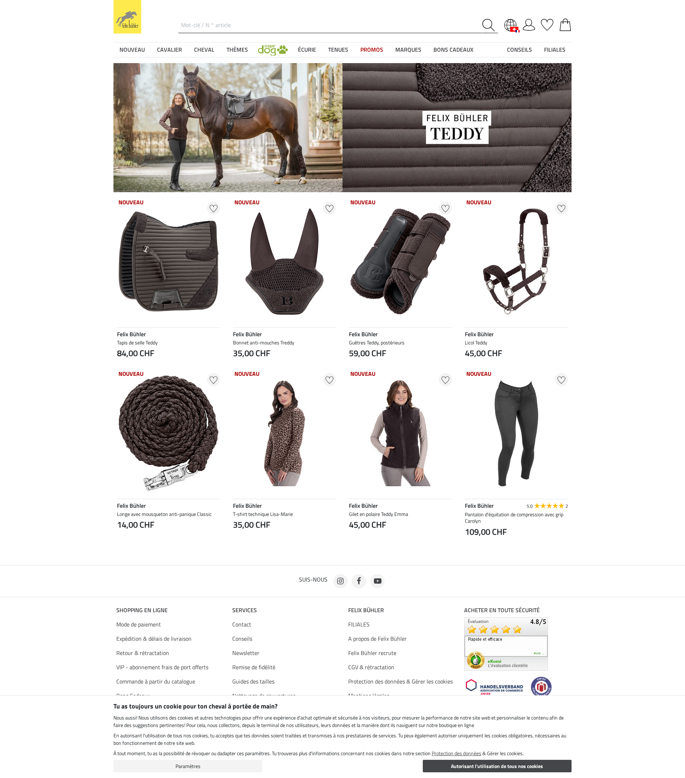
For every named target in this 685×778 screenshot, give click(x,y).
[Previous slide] (122, 541)
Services (244, 610)
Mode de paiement (138, 624)
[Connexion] (529, 23)
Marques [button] (408, 49)
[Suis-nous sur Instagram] (340, 581)
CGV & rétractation (371, 667)
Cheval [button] (204, 49)
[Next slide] (214, 541)
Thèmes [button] (237, 49)
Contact (241, 624)
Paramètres (188, 766)
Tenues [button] (338, 49)
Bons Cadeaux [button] (453, 49)
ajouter (168, 560)
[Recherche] (490, 25)
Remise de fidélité (253, 667)
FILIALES (359, 624)
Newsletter (245, 653)
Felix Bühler (366, 610)
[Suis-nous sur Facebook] (359, 581)
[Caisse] (565, 23)
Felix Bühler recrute (372, 653)
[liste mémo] (547, 23)
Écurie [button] (307, 49)
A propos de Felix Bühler (377, 638)
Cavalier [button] (169, 49)
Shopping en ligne (142, 610)
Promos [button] (371, 49)
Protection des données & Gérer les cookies (400, 681)
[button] (272, 49)
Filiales (554, 49)
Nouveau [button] (132, 49)
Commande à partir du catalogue (155, 681)
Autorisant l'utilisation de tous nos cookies (497, 766)
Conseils (242, 638)
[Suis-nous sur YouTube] (377, 581)
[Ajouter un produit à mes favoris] (213, 208)
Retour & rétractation (142, 653)
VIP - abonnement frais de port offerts (162, 667)
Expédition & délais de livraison (154, 638)
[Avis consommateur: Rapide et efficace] (506, 643)
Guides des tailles (253, 681)
